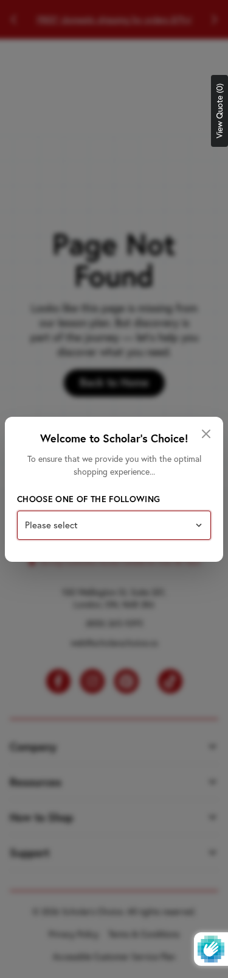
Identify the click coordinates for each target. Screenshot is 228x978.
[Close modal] (206, 434)
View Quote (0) (219, 110)
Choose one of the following (88, 499)
